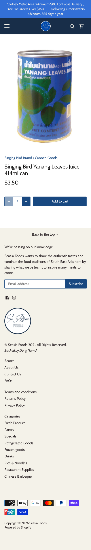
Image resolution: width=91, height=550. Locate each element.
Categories (12, 416)
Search (9, 361)
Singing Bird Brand (18, 158)
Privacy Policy (14, 405)
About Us (11, 367)
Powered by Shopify (17, 527)
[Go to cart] (81, 26)
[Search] (72, 26)
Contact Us (12, 374)
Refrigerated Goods (18, 443)
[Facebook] (7, 297)
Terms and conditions (20, 392)
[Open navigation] (6, 26)
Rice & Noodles (15, 463)
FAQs (8, 381)
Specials (10, 436)
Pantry (9, 430)
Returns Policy (15, 398)
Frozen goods (14, 450)
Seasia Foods (38, 523)
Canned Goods (46, 158)
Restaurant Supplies (19, 470)
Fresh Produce (14, 423)
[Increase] (26, 201)
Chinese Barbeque (18, 476)
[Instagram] (14, 297)
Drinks (9, 456)
